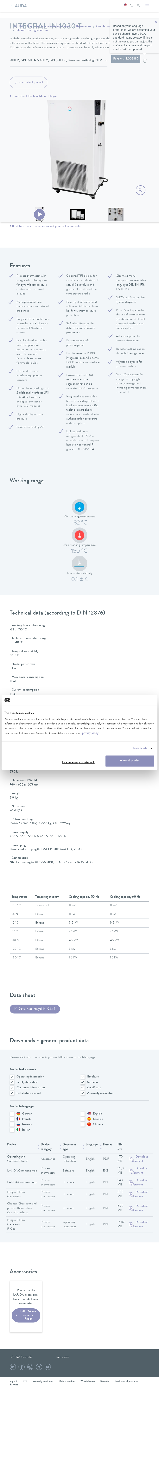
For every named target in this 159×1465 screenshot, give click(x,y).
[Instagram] (30, 1368)
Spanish (98, 1119)
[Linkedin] (13, 1368)
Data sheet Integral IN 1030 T (37, 1009)
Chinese (98, 1124)
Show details (140, 748)
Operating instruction (30, 1076)
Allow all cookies (130, 761)
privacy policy (90, 733)
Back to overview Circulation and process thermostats (46, 226)
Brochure (93, 1076)
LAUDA (18, 26)
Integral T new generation (32, 30)
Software (93, 1082)
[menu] (147, 6)
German (27, 1113)
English (97, 1113)
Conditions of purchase (126, 1381)
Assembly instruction (100, 1093)
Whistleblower (87, 1381)
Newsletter (62, 1357)
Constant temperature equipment (49, 26)
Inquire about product (30, 82)
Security (104, 1381)
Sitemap (14, 1385)
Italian (26, 1130)
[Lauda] (20, 5)
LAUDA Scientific (21, 1357)
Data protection (67, 1381)
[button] (125, 6)
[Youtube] (48, 1368)
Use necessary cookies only (78, 762)
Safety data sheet (27, 1082)
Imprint (13, 1381)
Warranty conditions (43, 1381)
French (26, 1119)
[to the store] (132, 6)
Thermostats (83, 26)
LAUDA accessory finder (28, 1315)
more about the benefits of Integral (34, 96)
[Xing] (39, 1368)
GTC (25, 1381)
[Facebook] (21, 1368)
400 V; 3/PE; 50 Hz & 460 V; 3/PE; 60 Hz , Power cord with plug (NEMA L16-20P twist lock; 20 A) (58, 60)
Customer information (30, 1087)
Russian (27, 1124)
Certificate (94, 1087)
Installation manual (28, 1093)
